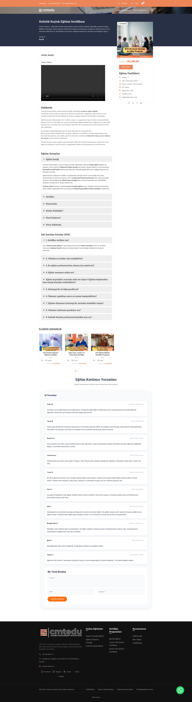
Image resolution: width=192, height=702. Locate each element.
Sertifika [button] (50, 196)
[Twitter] (133, 103)
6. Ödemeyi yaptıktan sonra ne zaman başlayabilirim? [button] (71, 296)
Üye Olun (124, 3)
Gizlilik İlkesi (137, 643)
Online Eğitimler (122, 10)
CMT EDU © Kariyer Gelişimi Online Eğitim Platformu (56, 689)
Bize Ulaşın (137, 639)
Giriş (136, 3)
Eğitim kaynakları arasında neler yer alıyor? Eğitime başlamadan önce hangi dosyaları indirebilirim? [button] (75, 280)
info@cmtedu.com (70, 3)
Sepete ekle (126, 67)
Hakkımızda (137, 636)
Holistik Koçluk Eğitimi (94, 646)
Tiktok (76, 672)
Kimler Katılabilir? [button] (54, 210)
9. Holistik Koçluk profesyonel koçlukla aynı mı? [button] (69, 317)
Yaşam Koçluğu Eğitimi (95, 636)
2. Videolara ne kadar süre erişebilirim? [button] (64, 258)
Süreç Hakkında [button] (53, 224)
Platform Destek (140, 10)
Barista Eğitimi (115, 639)
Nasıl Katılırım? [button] (53, 217)
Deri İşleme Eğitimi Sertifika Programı (102, 354)
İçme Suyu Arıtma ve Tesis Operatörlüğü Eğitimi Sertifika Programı (77, 354)
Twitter (68, 672)
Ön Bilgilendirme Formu (144, 689)
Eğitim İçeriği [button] (52, 159)
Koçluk (41, 39)
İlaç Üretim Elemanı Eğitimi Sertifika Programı (50, 354)
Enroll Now (50, 342)
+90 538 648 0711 (55, 3)
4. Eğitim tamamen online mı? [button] (60, 272)
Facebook (47, 672)
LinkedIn (61, 676)
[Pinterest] (137, 103)
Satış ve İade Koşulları (106, 689)
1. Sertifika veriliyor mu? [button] (57, 240)
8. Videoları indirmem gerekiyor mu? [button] (63, 310)
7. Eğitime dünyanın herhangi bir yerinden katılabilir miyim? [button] (75, 303)
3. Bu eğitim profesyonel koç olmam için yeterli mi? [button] (70, 265)
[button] (75, 370)
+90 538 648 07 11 (48, 654)
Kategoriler (42, 37)
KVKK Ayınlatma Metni (125, 689)
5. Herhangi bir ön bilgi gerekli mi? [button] (62, 289)
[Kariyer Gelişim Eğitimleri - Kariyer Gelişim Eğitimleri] (46, 10)
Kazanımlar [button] (51, 203)
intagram (58, 672)
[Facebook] (129, 103)
